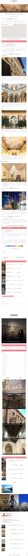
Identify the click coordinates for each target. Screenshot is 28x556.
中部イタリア (14, 365)
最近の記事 (8, 377)
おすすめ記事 (20, 377)
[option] (4, 503)
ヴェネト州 (14, 361)
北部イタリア (14, 352)
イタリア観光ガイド (14, 1)
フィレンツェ (3, 252)
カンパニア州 (14, 374)
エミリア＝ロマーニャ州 (14, 363)
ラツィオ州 (14, 367)
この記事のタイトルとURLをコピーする (14, 16)
